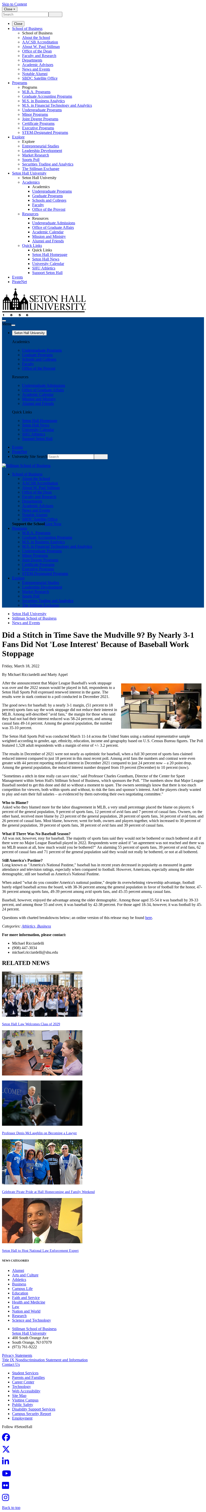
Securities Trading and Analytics (47, 164)
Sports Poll (30, 159)
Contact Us (11, 1364)
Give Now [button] (53, 524)
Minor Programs (35, 114)
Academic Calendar (48, 232)
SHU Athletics (43, 268)
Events (17, 277)
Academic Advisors (37, 65)
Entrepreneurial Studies (40, 146)
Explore (18, 137)
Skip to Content (14, 4)
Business (44, 926)
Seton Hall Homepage (49, 254)
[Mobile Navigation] (13, 325)
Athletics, (29, 926)
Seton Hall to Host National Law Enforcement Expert (40, 1251)
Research (19, 1316)
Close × (9, 9)
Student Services (25, 1373)
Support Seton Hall (47, 273)
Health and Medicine (28, 1302)
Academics (31, 182)
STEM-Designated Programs (45, 132)
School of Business (27, 28)
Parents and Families (28, 1377)
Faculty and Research (39, 55)
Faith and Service (26, 1297)
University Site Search (29, 456)
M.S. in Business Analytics (43, 101)
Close (18, 24)
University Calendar (48, 263)
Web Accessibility (26, 1391)
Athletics (19, 1279)
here (148, 917)
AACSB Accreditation (40, 42)
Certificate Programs (38, 123)
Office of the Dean (37, 51)
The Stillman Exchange (40, 169)
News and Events (36, 69)
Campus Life (22, 1288)
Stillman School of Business (34, 618)
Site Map (19, 1395)
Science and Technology (31, 1320)
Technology (21, 1386)
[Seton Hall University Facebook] (7, 1439)
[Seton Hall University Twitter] (7, 1451)
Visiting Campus (25, 1400)
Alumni (18, 1270)
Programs (19, 83)
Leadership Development (42, 150)
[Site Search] (4, 320)
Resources (30, 214)
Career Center (23, 1382)
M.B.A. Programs (36, 92)
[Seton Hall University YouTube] (8, 1475)
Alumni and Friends (48, 241)
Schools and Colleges (49, 200)
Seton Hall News (45, 259)
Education (20, 1293)
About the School (36, 37)
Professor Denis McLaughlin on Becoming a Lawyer (39, 1133)
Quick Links (32, 245)
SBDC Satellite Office (40, 78)
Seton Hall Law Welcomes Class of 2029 (31, 1024)
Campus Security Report (31, 1414)
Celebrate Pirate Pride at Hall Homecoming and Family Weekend (48, 1192)
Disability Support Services (33, 1409)
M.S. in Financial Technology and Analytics (57, 105)
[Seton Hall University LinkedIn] (7, 1463)
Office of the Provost (48, 209)
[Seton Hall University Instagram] (7, 1499)
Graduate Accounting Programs (47, 96)
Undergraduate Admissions (53, 223)
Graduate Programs (47, 196)
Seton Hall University (29, 173)
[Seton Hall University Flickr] (7, 1487)
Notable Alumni (34, 74)
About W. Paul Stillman (41, 46)
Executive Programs (38, 128)
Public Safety (22, 1404)
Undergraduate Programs (42, 110)
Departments (32, 60)
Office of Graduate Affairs (53, 227)
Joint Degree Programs (40, 119)
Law (15, 1307)
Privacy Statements (17, 1355)
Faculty (38, 205)
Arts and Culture (25, 1275)
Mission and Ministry (49, 236)
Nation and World (26, 1311)
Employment (22, 1418)
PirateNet (19, 282)
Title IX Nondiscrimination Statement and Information (45, 1360)
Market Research (35, 155)
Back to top (11, 1507)
